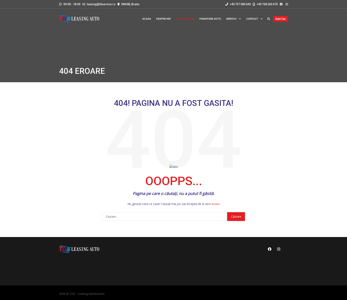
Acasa (215, 204)
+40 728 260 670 (267, 4)
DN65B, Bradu (130, 4)
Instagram (278, 249)
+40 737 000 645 (240, 4)
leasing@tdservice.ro (101, 4)
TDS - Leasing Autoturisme (87, 294)
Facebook (269, 249)
